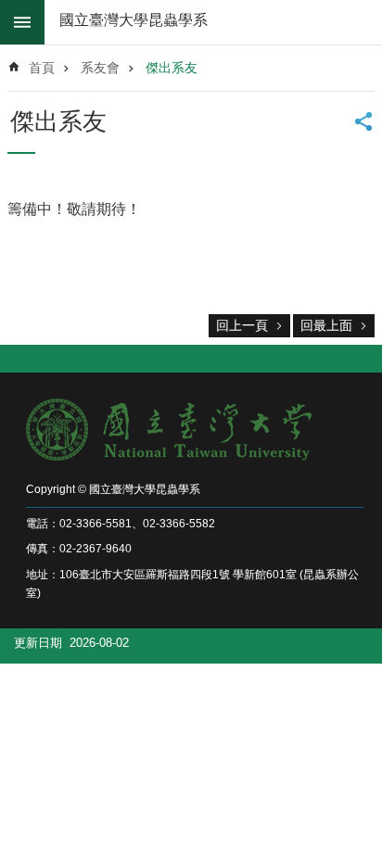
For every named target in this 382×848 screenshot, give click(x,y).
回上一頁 (242, 325)
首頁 (42, 67)
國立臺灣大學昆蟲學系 (133, 20)
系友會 (100, 67)
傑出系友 (171, 67)
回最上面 (326, 325)
